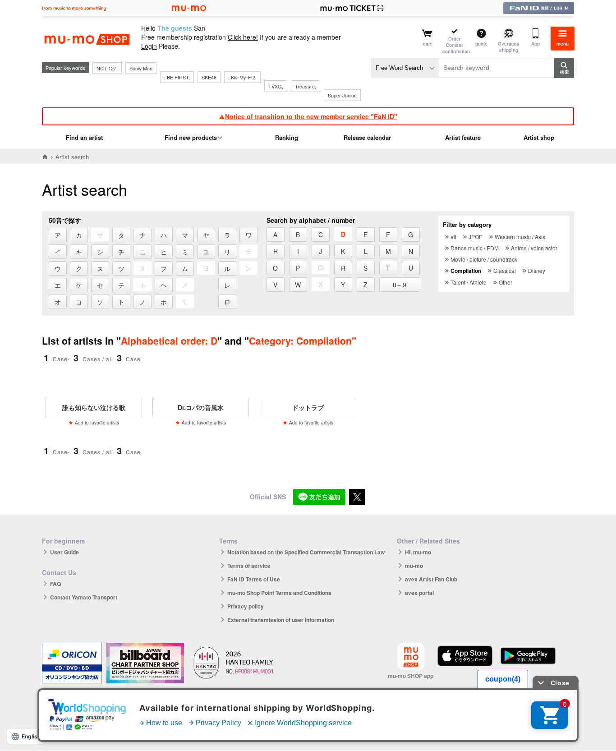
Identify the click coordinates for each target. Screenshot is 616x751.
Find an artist (84, 137)
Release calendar (367, 137)
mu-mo (414, 566)
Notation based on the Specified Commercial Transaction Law (306, 552)
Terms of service (249, 566)
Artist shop (539, 137)
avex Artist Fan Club (431, 579)
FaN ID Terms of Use (253, 579)
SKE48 (209, 77)
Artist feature (463, 137)
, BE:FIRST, (177, 77)
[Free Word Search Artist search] (405, 68)
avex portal (419, 593)
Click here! (243, 36)
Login (149, 46)
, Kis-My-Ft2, (242, 77)
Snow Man (140, 68)
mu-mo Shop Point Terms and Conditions (279, 593)
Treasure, (305, 86)
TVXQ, (275, 86)
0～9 (399, 284)
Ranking (286, 137)
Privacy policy (245, 606)
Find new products (191, 137)
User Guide (64, 552)
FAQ (55, 584)
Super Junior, (342, 95)
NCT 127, (107, 68)
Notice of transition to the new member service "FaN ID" (311, 116)
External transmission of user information (280, 620)
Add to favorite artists (97, 422)
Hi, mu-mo (418, 552)
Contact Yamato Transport (83, 597)
